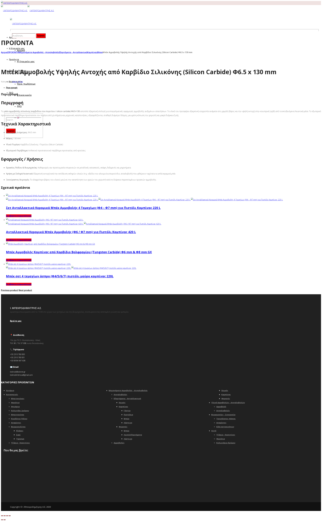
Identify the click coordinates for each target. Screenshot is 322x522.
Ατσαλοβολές (120, 394)
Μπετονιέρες (17, 398)
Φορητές (123, 426)
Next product (25, 290)
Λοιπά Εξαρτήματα (133, 434)
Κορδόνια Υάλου (19, 418)
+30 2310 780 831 (17, 357)
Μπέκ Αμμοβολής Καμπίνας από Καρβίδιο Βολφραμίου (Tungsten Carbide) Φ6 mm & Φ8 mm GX (79, 252)
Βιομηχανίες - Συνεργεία (223, 414)
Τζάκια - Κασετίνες (20, 443)
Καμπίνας (92, 52)
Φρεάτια (15, 402)
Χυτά (213, 430)
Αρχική (4, 52)
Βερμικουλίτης (18, 426)
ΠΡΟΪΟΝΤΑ (13, 52)
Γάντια (127, 410)
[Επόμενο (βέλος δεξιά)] (5, 519)
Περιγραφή (11, 87)
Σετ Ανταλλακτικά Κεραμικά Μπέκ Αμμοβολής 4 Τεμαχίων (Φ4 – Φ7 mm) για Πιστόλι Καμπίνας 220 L (83, 208)
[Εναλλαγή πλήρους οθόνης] (7, 515)
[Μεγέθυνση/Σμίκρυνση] (10, 515)
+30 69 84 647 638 (17, 360)
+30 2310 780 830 (17, 354)
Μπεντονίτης (17, 414)
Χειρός (122, 402)
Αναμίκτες (16, 422)
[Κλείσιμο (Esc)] (2, 515)
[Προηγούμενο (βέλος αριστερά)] (2, 519)
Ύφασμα (20, 438)
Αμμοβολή (221, 406)
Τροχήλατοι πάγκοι (226, 418)
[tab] (163, 88)
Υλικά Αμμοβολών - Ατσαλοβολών (228, 402)
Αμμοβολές (119, 443)
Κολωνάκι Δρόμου (20, 410)
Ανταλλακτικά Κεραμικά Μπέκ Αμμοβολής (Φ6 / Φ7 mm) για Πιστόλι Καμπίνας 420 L (71, 232)
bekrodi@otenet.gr (17, 372)
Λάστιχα (128, 422)
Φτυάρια (15, 406)
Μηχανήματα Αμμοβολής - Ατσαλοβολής (39, 52)
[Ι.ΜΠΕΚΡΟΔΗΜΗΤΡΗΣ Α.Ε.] (14, 3)
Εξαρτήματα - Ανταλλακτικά (73, 52)
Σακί (18, 434)
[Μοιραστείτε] (5, 515)
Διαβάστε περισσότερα (18, 215)
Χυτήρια (10, 390)
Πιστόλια (128, 414)
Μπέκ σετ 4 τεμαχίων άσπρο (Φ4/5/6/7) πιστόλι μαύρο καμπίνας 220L (59, 276)
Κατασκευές (12, 394)
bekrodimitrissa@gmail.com (21, 375)
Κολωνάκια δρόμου (225, 443)
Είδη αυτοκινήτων (225, 426)
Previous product (9, 290)
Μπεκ (100, 52)
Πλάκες (19, 430)
